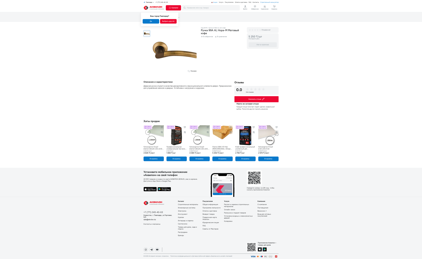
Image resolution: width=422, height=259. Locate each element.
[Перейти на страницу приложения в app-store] (150, 189)
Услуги (221, 2)
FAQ (250, 2)
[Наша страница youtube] (157, 249)
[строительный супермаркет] (154, 7)
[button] (173, 7)
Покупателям (229, 2)
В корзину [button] (154, 159)
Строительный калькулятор (269, 2)
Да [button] (151, 21)
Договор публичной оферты (201, 256)
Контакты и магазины (152, 224)
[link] (255, 7)
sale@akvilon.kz (150, 220)
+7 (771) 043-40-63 (161, 2)
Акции (215, 2)
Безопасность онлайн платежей (221, 256)
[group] (255, 30)
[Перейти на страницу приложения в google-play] (164, 189)
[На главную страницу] (154, 203)
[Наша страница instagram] (146, 249)
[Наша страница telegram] (151, 249)
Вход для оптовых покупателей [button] (264, 215)
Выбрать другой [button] (168, 21)
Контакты (256, 2)
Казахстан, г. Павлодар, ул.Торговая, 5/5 (158, 216)
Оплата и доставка (241, 2)
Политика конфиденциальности (181, 256)
